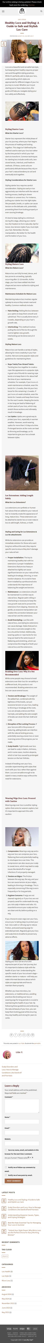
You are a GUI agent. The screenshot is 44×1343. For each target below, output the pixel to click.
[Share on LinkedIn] (32, 1035)
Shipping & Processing (28, 1334)
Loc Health (6, 1271)
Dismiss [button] (31, 5)
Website (8, 1139)
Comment (9, 1097)
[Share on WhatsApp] (11, 1035)
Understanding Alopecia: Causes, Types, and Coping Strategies (23, 1216)
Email (7, 1128)
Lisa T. (32, 36)
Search (15, 1333)
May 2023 (5, 1312)
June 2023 (6, 1308)
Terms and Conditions (27, 1333)
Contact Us (32, 1336)
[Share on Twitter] (20, 1035)
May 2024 (5, 1298)
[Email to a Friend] (24, 1035)
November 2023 (8, 1303)
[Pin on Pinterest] (28, 1035)
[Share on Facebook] (16, 1035)
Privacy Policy (13, 1334)
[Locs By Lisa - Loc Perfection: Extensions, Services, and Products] (22, 11)
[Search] (41, 11)
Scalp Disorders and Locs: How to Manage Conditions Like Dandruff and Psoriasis (24, 1208)
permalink (37, 1043)
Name (7, 1117)
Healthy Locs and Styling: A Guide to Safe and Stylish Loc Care (24, 1201)
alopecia (5, 1256)
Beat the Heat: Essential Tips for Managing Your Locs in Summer (24, 1224)
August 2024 (6, 1294)
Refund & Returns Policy (17, 1336)
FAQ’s (9, 1333)
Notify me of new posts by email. (20, 1175)
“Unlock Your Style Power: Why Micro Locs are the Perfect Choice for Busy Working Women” (24, 1232)
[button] (3, 11)
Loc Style (22, 19)
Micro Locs (6, 1280)
